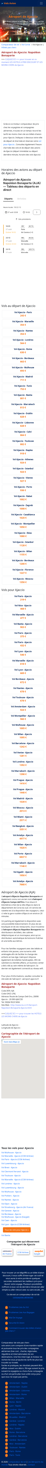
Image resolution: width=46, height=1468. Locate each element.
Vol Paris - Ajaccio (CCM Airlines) (15, 1159)
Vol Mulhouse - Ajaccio (11, 1152)
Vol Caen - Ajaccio (9, 1220)
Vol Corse (26, 44)
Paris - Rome (15, 1451)
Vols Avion (9, 3)
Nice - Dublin (15, 1428)
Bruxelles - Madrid (17, 1417)
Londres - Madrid (17, 1409)
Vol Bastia (5, 1235)
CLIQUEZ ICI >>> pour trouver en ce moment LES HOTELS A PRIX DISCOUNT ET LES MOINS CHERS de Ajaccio (22, 62)
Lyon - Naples (15, 1405)
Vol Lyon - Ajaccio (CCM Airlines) (15, 1224)
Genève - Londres (17, 1421)
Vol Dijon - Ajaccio (9, 1203)
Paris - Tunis (14, 1455)
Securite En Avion (16, 1323)
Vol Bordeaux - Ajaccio (11, 1214)
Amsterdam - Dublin (18, 1386)
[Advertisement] (23, 91)
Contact (31, 1464)
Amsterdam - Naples (18, 1383)
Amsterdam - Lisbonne (19, 1390)
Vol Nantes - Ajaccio (10, 1199)
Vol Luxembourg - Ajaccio (12, 1163)
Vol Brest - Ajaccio (9, 1167)
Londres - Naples (16, 1424)
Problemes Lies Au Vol (19, 1307)
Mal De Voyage (15, 1317)
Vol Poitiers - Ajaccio (10, 1195)
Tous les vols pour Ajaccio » (17, 1230)
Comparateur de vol (10, 44)
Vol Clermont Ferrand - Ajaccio (14, 1171)
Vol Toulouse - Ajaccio (11, 1175)
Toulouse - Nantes (17, 1447)
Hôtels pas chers (8, 47)
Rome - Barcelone (17, 1432)
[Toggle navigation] (41, 3)
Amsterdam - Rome (18, 1394)
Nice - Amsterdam (17, 1443)
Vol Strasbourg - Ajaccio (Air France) (17, 1207)
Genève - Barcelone (18, 1440)
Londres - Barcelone (18, 1436)
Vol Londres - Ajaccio (10, 1183)
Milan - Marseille (16, 1398)
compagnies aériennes (23, 1297)
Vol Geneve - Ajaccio (10, 1210)
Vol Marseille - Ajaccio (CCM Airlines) (17, 1156)
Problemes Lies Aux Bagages (21, 1312)
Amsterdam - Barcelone (19, 1413)
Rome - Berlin (15, 1402)
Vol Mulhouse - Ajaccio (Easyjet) (15, 1217)
